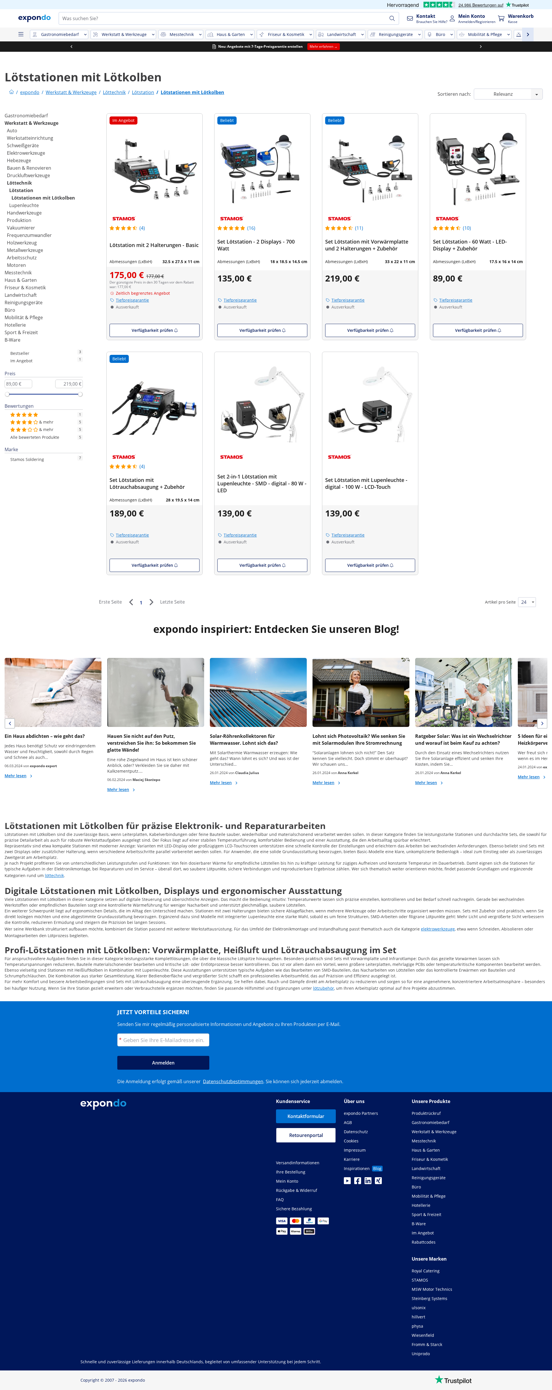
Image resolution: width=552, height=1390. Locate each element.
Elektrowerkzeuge (26, 153)
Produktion (19, 220)
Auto (12, 130)
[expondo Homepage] (11, 92)
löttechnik (54, 875)
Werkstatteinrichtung (30, 138)
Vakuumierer (21, 228)
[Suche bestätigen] (392, 18)
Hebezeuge (19, 160)
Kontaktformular (306, 1116)
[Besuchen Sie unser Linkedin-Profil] (368, 1182)
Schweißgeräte (23, 145)
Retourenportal (306, 1135)
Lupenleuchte (24, 205)
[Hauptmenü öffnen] (20, 34)
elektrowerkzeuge (438, 929)
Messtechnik (18, 272)
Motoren (16, 265)
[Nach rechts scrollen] (480, 46)
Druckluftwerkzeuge (28, 175)
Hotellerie (15, 325)
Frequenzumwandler (29, 235)
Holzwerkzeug (22, 243)
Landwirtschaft (21, 295)
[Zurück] (131, 602)
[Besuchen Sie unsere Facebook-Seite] (357, 1182)
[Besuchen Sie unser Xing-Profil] (378, 1182)
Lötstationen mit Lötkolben (43, 198)
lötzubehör (323, 988)
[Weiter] (151, 602)
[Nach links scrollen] (71, 46)
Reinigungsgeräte (24, 302)
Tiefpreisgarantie (132, 300)
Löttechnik (19, 183)
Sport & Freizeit (21, 332)
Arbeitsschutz (22, 257)
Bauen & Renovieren (29, 168)
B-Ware (12, 340)
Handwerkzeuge (24, 213)
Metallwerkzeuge (25, 250)
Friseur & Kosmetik (25, 287)
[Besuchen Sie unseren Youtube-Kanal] (347, 1182)
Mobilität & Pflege (24, 317)
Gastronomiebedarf (26, 115)
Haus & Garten (21, 280)
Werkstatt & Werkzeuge (31, 123)
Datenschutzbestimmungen (233, 1081)
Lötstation (21, 190)
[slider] (7, 394)
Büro (10, 310)
